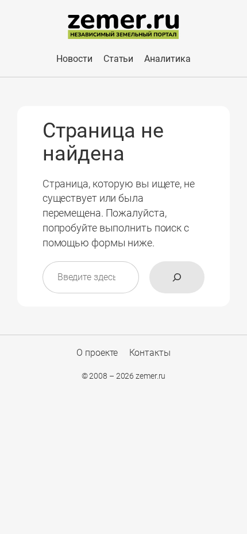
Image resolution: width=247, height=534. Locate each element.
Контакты (150, 352)
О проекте (97, 352)
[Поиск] (176, 277)
